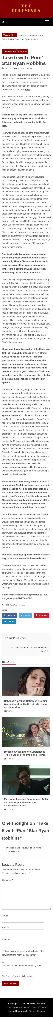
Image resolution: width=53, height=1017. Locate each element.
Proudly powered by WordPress (22, 1007)
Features (22, 51)
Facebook (10, 615)
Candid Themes (37, 1011)
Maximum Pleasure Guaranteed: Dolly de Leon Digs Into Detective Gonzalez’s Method (26, 802)
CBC (7, 605)
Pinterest (42, 615)
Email (5, 928)
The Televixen (26, 8)
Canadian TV (9, 51)
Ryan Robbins (19, 605)
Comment (7, 880)
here (27, 89)
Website (6, 939)
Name (5, 916)
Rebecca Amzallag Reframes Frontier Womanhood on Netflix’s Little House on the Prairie (25, 704)
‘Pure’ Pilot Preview (16, 637)
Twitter (26, 615)
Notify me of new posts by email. (17, 976)
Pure (35, 75)
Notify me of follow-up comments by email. (22, 965)
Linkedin (10, 621)
